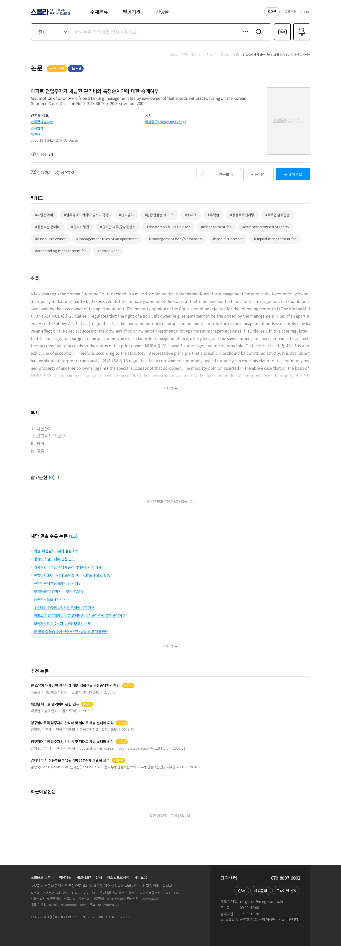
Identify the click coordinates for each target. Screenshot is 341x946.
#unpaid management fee (275, 238)
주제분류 (99, 11)
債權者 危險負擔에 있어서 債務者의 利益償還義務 (71, 631)
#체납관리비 (44, 214)
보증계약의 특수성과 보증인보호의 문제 (62, 623)
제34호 (36, 133)
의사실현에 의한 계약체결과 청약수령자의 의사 (67, 567)
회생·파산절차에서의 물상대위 (56, 550)
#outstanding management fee (60, 250)
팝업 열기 (58, 477)
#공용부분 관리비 (47, 226)
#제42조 (191, 214)
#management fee (216, 226)
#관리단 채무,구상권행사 (118, 226)
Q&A (241, 890)
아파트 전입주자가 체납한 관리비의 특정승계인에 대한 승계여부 (79, 615)
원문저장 (258, 174)
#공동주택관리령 (242, 214)
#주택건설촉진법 (277, 214)
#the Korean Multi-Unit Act (168, 226)
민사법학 (37, 127)
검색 (258, 35)
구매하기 (291, 174)
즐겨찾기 (301, 39)
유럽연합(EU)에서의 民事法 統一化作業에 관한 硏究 (72, 575)
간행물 (162, 11)
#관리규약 (126, 214)
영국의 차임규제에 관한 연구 (54, 558)
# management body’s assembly (175, 238)
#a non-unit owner (50, 238)
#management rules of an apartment (107, 238)
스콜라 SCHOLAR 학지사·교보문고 (50, 14)
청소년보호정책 (118, 877)
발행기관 (132, 11)
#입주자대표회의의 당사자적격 (86, 214)
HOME (174, 54)
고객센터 (290, 11)
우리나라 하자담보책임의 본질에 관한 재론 (64, 607)
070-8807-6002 (285, 878)
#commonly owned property (265, 226)
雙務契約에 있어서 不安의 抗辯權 (58, 591)
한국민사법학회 (42, 121)
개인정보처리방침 (89, 877)
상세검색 (244, 35)
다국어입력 (282, 39)
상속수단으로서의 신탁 (50, 599)
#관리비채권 (80, 226)
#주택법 (213, 214)
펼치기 (168, 388)
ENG (307, 11)
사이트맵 (140, 877)
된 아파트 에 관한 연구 (55, 704)
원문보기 (225, 174)
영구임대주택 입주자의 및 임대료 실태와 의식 (72, 722)
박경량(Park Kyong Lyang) (165, 121)
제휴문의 (260, 890)
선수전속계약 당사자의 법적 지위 (57, 583)
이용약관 (65, 877)
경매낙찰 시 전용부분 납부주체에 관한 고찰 (70, 760)
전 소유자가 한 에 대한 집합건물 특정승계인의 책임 (75, 685)
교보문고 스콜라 (42, 877)
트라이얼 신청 (286, 890)
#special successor (228, 238)
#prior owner (108, 250)
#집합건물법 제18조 (159, 214)
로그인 (272, 11)
